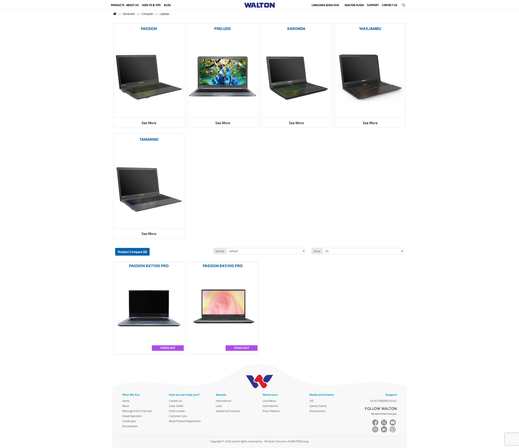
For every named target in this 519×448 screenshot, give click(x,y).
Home (125, 401)
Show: (317, 251)
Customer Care (178, 416)
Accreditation (130, 426)
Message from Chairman (137, 411)
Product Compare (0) (132, 251)
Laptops (164, 14)
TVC (311, 401)
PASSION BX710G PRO (149, 266)
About (125, 406)
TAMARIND (149, 139)
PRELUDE (222, 29)
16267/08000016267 (383, 401)
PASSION (149, 29)
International (223, 401)
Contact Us (175, 401)
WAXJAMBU (370, 29)
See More (149, 123)
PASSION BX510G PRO (223, 266)
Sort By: (220, 251)
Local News (269, 401)
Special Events (318, 406)
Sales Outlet (176, 406)
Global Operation (132, 416)
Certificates (129, 421)
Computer (147, 14)
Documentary (317, 411)
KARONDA (296, 29)
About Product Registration (185, 421)
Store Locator (177, 411)
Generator (129, 14)
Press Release (271, 411)
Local (219, 406)
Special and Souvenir (228, 411)
